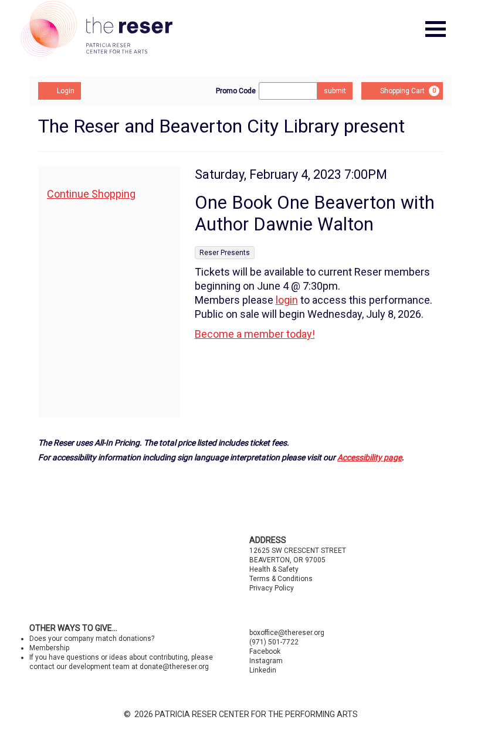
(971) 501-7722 (274, 642)
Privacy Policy (271, 588)
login (287, 300)
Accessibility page (369, 457)
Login (65, 91)
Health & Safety (274, 569)
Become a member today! (255, 334)
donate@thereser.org (174, 667)
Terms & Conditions (281, 579)
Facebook (264, 651)
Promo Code (236, 90)
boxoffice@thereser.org (286, 633)
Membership (49, 648)
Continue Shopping (91, 194)
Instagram (266, 661)
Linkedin (262, 670)
